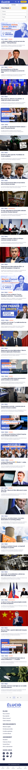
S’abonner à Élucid (7, 742)
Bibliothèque (19, 768)
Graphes (13, 768)
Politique (14, 4)
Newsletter (5, 739)
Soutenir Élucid (6, 744)
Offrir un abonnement (7, 746)
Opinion (2, 124)
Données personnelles (8, 729)
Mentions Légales (7, 726)
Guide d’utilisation (7, 720)
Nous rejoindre (6, 716)
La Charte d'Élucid (7, 733)
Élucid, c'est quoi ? (7, 718)
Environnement (21, 4)
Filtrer (24, 8)
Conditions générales (7, 731)
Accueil (2, 768)
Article (2, 39)
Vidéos (25, 768)
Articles (8, 768)
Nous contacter (6, 713)
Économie (7, 4)
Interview (2, 320)
